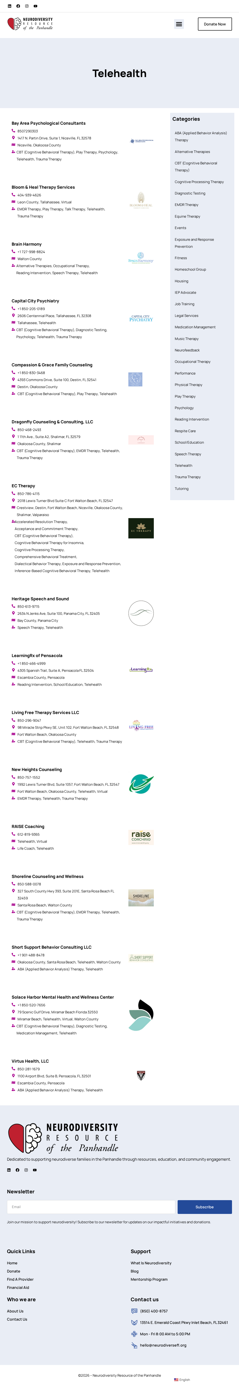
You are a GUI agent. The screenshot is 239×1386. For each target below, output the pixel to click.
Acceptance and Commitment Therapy (46, 528)
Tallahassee (50, 202)
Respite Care (185, 430)
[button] (179, 24)
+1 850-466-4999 (32, 663)
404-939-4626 (29, 195)
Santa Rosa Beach (32, 905)
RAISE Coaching (28, 826)
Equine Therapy (187, 216)
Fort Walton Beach (62, 507)
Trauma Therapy (49, 159)
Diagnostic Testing (91, 329)
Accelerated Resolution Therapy (41, 521)
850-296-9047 (29, 720)
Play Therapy (86, 152)
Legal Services (186, 315)
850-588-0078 (29, 884)
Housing (181, 281)
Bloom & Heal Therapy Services (43, 187)
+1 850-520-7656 (31, 1005)
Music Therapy (187, 338)
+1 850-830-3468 (31, 372)
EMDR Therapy (29, 209)
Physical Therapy (188, 384)
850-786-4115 (29, 493)
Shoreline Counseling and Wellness (48, 876)
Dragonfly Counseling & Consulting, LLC (52, 421)
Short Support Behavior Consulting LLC (51, 947)
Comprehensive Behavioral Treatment (45, 556)
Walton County (30, 258)
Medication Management (37, 1033)
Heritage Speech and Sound (40, 598)
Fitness (181, 257)
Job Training (184, 303)
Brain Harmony (27, 244)
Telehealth (25, 159)
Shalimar (54, 443)
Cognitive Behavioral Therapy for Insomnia (49, 542)
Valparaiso (40, 514)
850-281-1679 (29, 1069)
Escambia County (32, 677)
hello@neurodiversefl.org (163, 1345)
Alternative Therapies (34, 265)
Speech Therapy (65, 272)
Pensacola (56, 677)
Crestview (25, 507)
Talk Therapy (75, 209)
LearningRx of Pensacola (37, 655)
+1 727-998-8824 (31, 251)
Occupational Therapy (71, 265)
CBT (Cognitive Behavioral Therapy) (45, 152)
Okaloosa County (47, 145)
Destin (23, 386)
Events (180, 227)
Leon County (28, 202)
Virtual (66, 202)
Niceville (25, 145)
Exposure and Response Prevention (91, 563)
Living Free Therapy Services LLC (45, 712)
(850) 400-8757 (154, 1311)
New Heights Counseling (37, 769)
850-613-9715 (28, 606)
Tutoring (182, 488)
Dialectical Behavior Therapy (38, 563)
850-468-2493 (29, 429)
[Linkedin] (9, 6)
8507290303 (28, 131)
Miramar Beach (29, 1019)
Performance (185, 373)
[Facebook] (18, 6)
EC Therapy (23, 485)
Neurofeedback (187, 350)
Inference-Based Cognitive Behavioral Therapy (52, 570)
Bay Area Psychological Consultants (49, 123)
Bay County (27, 620)
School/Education (68, 684)
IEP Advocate (185, 292)
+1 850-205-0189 (31, 308)
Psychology (107, 152)
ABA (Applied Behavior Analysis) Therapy (51, 969)
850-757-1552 (29, 777)
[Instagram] (27, 6)
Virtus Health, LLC (30, 1061)
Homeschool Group (190, 269)
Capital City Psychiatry (35, 301)
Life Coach (26, 848)
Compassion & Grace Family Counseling (52, 365)
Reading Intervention (33, 272)
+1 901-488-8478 (31, 955)
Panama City (48, 620)
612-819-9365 (29, 834)
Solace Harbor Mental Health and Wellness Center (63, 997)
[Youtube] (35, 6)
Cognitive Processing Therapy (39, 549)
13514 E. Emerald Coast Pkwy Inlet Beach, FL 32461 (184, 1322)
